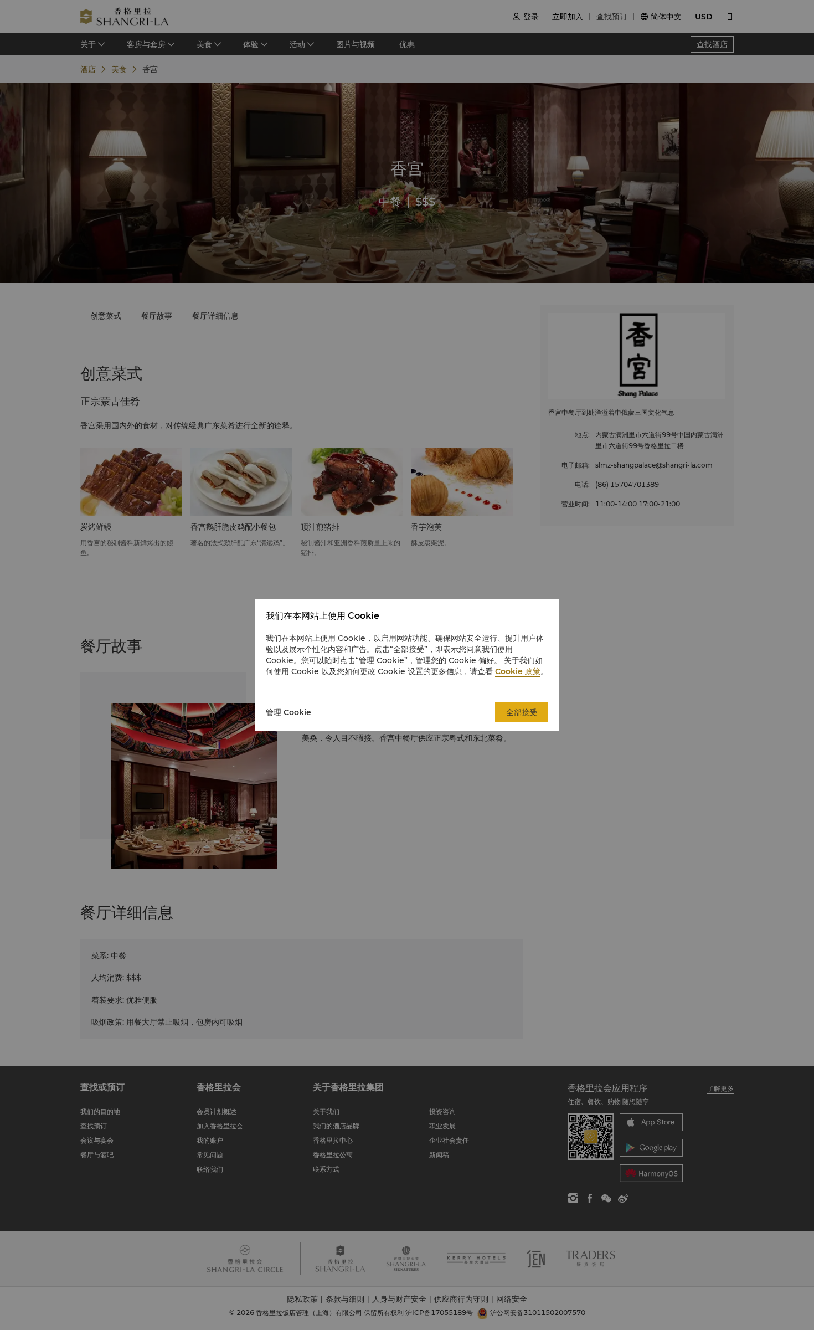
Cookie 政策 (517, 671)
